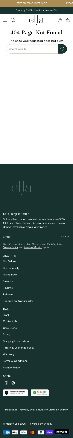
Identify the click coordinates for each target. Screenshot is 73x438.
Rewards (8, 281)
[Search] (62, 49)
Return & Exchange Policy (18, 347)
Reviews (8, 287)
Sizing (6, 334)
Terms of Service (33, 247)
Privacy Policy (10, 247)
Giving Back (10, 274)
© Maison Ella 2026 (14, 423)
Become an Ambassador (18, 301)
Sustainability (11, 268)
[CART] (68, 20)
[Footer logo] (21, 187)
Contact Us (10, 321)
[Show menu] (5, 20)
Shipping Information (16, 341)
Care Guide (10, 328)
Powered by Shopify (40, 423)
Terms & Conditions (15, 360)
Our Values (9, 261)
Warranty (8, 354)
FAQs (6, 314)
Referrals (8, 294)
